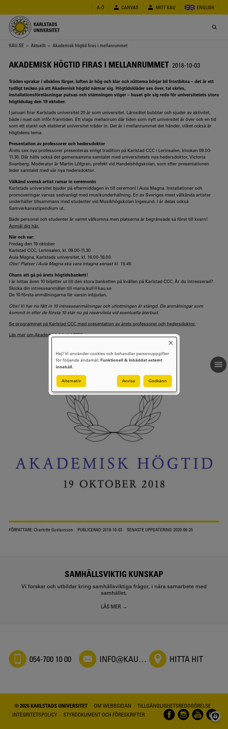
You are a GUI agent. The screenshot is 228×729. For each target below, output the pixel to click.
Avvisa (128, 381)
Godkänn (157, 381)
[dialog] (114, 364)
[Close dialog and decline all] (171, 340)
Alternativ (71, 381)
